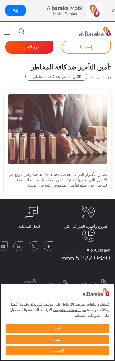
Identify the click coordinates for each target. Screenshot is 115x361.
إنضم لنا (86, 47)
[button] (7, 31)
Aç (15, 10)
